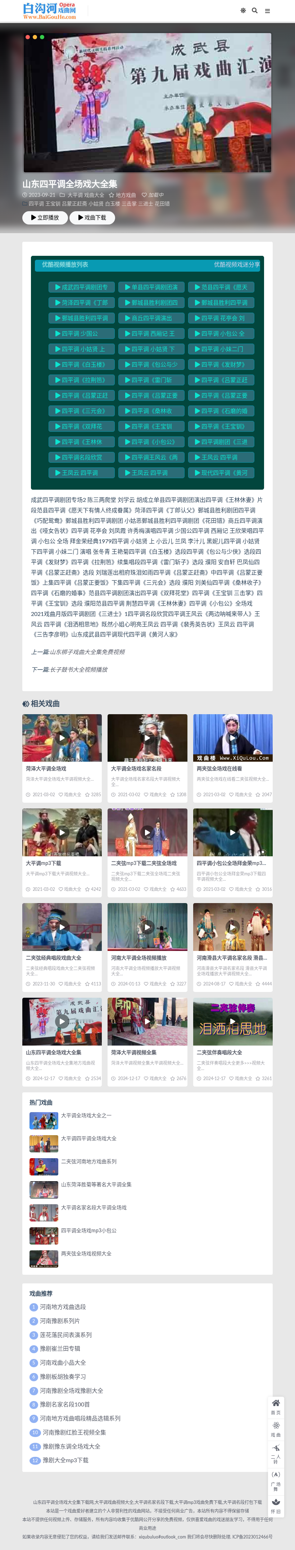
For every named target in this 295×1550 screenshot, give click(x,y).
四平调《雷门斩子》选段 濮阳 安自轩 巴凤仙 (149, 381)
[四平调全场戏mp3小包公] (44, 1236)
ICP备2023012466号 (252, 1537)
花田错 (162, 204)
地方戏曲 (126, 195)
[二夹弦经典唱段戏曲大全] (62, 927)
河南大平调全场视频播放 (139, 958)
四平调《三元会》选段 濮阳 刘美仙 (81, 412)
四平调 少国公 (79, 334)
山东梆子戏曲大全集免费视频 (87, 652)
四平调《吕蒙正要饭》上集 (151, 397)
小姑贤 (96, 204)
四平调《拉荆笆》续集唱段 (81, 381)
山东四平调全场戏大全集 (53, 1052)
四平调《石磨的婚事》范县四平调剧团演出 (221, 412)
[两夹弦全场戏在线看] (233, 738)
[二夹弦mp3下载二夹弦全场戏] (147, 832)
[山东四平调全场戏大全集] (62, 1022)
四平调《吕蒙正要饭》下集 (221, 397)
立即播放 (48, 218)
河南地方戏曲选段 (63, 1307)
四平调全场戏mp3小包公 (89, 1230)
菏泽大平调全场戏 (46, 768)
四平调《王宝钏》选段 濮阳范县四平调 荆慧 (221, 428)
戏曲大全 (94, 195)
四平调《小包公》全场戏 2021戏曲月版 (151, 443)
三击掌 (129, 204)
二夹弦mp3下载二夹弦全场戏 (144, 863)
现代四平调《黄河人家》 (221, 474)
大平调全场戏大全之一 (86, 1115)
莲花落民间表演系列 (66, 1335)
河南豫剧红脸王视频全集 (74, 1433)
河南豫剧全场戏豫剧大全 (71, 1391)
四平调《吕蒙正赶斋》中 (81, 397)
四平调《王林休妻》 (78, 443)
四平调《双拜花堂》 (78, 428)
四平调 (36, 204)
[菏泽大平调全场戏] (62, 738)
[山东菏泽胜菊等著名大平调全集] (44, 1189)
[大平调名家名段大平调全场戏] (44, 1213)
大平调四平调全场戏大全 (89, 1138)
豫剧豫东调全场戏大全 (71, 1447)
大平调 (75, 195)
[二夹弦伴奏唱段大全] (233, 1022)
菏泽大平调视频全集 (133, 1052)
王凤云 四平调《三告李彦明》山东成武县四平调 (151, 474)
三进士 (145, 204)
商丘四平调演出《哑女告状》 (148, 319)
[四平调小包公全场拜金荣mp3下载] (233, 832)
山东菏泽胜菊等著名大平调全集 (96, 1184)
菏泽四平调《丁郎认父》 (81, 304)
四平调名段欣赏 (81, 458)
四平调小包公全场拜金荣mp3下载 (234, 863)
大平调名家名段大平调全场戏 (94, 1207)
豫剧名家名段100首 (65, 1405)
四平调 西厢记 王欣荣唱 (150, 335)
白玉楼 (112, 204)
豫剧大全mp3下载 (65, 1460)
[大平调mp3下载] (62, 832)
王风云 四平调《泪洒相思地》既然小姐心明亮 (221, 459)
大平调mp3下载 (43, 863)
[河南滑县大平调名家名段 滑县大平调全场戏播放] (233, 927)
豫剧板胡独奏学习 (63, 1377)
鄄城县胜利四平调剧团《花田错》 (81, 319)
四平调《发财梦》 (224, 365)
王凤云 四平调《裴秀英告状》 (76, 474)
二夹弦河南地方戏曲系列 (89, 1161)
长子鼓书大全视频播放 (78, 670)
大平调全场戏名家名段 (136, 768)
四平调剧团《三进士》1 (221, 443)
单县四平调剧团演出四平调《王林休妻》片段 (151, 289)
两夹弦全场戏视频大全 (86, 1253)
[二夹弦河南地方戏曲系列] (44, 1166)
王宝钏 (52, 204)
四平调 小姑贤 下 (152, 349)
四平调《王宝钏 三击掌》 (148, 428)
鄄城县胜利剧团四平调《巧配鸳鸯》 (151, 304)
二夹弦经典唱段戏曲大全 (53, 958)
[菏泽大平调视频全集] (147, 1022)
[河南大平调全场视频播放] (147, 927)
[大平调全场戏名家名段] (147, 738)
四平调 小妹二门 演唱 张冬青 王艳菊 (219, 350)
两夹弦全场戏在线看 (219, 768)
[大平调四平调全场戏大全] (44, 1143)
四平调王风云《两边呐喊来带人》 (151, 459)
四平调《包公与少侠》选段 (151, 366)
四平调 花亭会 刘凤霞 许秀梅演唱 (220, 319)
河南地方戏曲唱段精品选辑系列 (80, 1419)
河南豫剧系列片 (60, 1321)
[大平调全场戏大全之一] (44, 1120)
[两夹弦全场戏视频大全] (44, 1259)
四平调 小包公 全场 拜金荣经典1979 (220, 335)
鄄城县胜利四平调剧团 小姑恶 (221, 304)
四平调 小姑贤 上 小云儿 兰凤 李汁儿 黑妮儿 (80, 350)
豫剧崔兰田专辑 (60, 1349)
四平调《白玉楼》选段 (81, 366)
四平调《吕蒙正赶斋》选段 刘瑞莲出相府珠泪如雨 (221, 381)
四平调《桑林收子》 (148, 412)
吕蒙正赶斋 (74, 204)
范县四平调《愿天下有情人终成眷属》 (221, 289)
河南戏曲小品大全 (63, 1363)
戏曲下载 (95, 218)
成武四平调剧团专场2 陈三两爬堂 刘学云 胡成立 (81, 289)
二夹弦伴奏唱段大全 (219, 1052)
